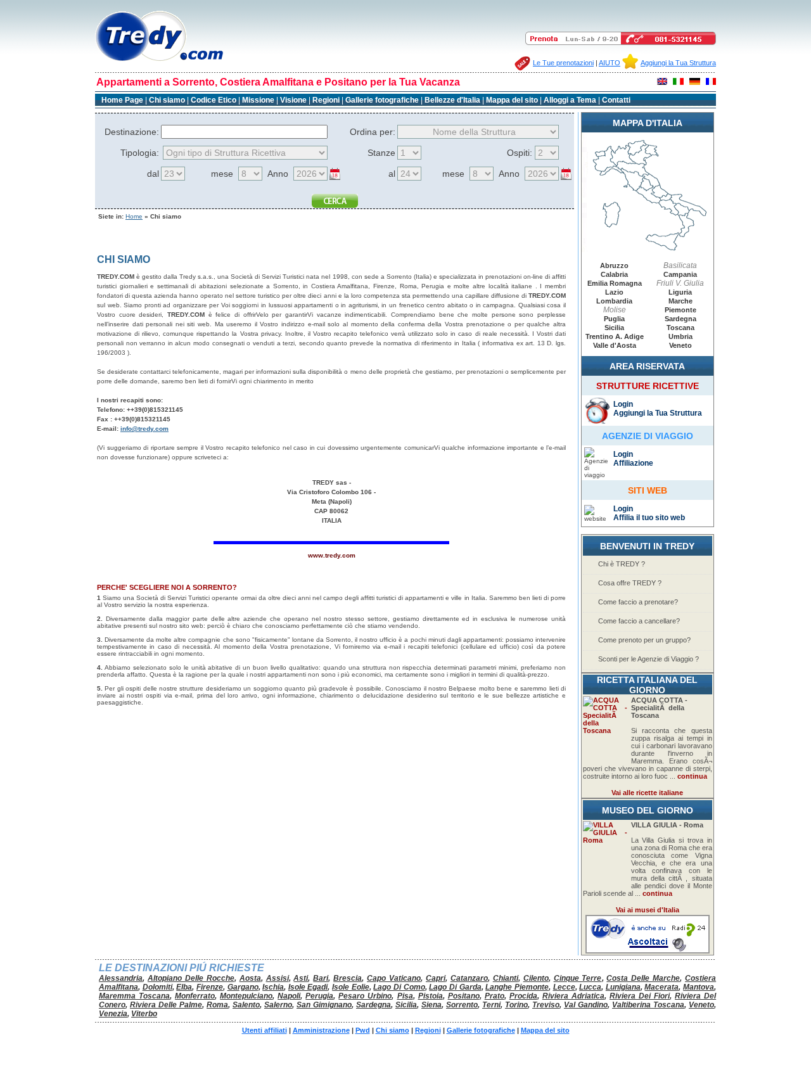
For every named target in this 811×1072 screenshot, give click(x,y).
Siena (431, 1004)
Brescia (347, 978)
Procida (523, 996)
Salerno (278, 1004)
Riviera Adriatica (573, 996)
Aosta (250, 978)
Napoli (289, 996)
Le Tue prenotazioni (563, 63)
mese (222, 174)
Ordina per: (372, 132)
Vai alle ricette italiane (647, 792)
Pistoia (430, 996)
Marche (680, 301)
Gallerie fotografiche (382, 100)
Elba (184, 987)
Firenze (209, 987)
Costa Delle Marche (643, 978)
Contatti (616, 100)
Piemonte (680, 310)
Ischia (273, 987)
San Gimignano (324, 1004)
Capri (435, 978)
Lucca (590, 987)
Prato (494, 996)
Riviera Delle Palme (166, 1004)
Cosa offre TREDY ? (629, 583)
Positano (464, 996)
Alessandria (121, 978)
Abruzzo (614, 265)
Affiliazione (633, 463)
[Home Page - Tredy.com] (159, 61)
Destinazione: (132, 132)
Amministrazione (321, 1030)
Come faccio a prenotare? (638, 602)
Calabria (614, 274)
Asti (300, 978)
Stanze (381, 153)
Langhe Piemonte (517, 987)
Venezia (113, 1013)
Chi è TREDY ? (621, 564)
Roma (217, 1004)
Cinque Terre (578, 978)
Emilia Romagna (614, 283)
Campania (680, 274)
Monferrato (195, 996)
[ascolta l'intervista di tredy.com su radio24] (647, 951)
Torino (516, 1004)
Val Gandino (586, 1004)
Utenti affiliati (264, 1030)
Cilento (536, 978)
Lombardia (614, 301)
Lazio (614, 292)
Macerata (661, 987)
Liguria (680, 292)
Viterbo (144, 1013)
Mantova (698, 987)
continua (692, 776)
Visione (293, 100)
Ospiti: (519, 153)
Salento (246, 1004)
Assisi (277, 978)
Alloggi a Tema (570, 100)
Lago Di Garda (455, 987)
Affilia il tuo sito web (649, 517)
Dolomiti (157, 987)
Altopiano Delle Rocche (191, 978)
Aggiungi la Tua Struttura (678, 63)
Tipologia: (139, 153)
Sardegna (680, 318)
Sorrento (462, 1004)
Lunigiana (623, 987)
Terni (491, 1004)
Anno (277, 174)
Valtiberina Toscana (648, 1004)
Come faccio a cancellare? (639, 621)
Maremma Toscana (134, 996)
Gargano (243, 987)
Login (623, 404)
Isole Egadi (308, 987)
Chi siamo (167, 100)
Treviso (545, 1004)
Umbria (680, 336)
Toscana (680, 327)
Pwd (362, 1030)
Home (134, 216)
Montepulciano (246, 996)
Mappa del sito (512, 100)
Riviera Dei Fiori (640, 996)
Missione (258, 100)
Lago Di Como (399, 987)
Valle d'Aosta (614, 345)
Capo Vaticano (394, 978)
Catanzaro (469, 978)
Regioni (326, 100)
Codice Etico (214, 100)
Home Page (122, 100)
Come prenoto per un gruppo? (644, 640)
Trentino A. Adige (614, 336)
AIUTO (609, 63)
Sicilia (614, 327)
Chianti (505, 978)
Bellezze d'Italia (452, 100)
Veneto (680, 345)
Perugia (319, 996)
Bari (320, 978)
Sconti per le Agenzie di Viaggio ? (648, 659)
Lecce (564, 987)
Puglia (614, 318)
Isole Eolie (350, 987)
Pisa (405, 996)
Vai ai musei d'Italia (647, 910)
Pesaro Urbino (365, 996)
